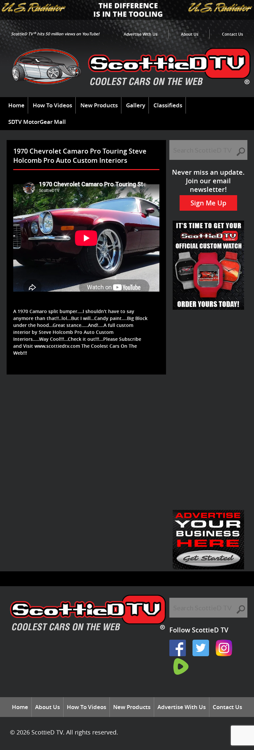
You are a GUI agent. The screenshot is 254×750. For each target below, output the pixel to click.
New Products (99, 105)
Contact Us (232, 34)
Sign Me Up (208, 202)
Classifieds (167, 105)
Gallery (135, 105)
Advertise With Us (140, 34)
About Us (189, 34)
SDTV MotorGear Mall (37, 121)
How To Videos (52, 105)
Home (16, 105)
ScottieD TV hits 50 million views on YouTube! (55, 34)
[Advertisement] (130, 396)
